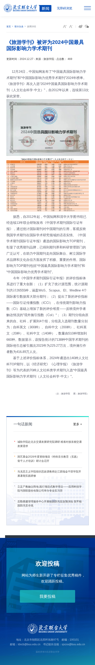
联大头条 (19, 26)
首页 (8, 26)
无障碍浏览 (64, 8)
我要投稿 (47, 596)
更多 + (77, 424)
